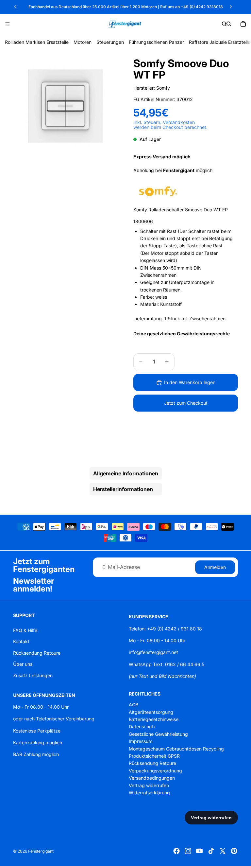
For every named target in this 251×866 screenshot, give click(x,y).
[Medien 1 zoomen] (65, 106)
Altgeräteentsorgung (151, 712)
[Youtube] (199, 851)
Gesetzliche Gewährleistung (158, 734)
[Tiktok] (211, 851)
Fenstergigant (41, 851)
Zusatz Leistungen (33, 675)
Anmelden (215, 567)
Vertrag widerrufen (149, 785)
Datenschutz (142, 726)
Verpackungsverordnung (155, 770)
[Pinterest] (234, 851)
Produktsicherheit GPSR (154, 756)
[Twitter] (222, 851)
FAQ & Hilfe (25, 630)
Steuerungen (110, 42)
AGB (133, 704)
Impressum (140, 741)
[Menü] (7, 23)
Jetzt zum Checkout (186, 403)
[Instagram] (188, 851)
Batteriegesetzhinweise (153, 719)
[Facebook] (176, 851)
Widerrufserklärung (149, 792)
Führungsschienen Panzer (156, 42)
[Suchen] (224, 24)
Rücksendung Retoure (36, 653)
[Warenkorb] (243, 24)
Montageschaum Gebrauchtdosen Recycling (176, 748)
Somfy (163, 88)
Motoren (83, 42)
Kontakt (21, 641)
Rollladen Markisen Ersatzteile (37, 42)
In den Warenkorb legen (189, 382)
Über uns (22, 664)
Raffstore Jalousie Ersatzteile (219, 42)
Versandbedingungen (152, 778)
